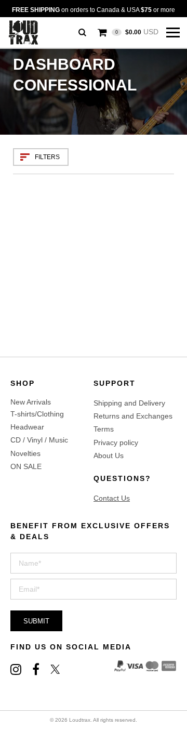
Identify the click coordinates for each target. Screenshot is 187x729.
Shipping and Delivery (129, 403)
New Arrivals (30, 402)
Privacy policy (116, 442)
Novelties (25, 453)
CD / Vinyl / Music (39, 440)
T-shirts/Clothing (37, 414)
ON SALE (26, 466)
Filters (47, 157)
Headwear (27, 427)
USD (136, 32)
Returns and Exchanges (133, 416)
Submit (36, 621)
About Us (109, 455)
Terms (104, 429)
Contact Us (112, 498)
